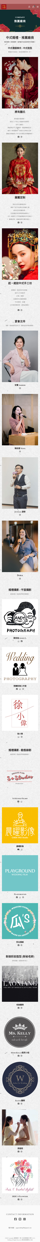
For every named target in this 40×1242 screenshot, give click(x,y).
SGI (32, 1240)
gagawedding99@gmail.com (23, 1228)
